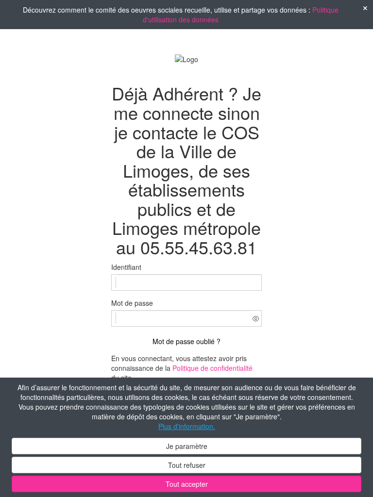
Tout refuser (186, 465)
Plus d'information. (186, 426)
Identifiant (126, 267)
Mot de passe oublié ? (186, 341)
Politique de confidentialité (212, 368)
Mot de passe (132, 303)
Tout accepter (187, 484)
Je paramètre (186, 446)
